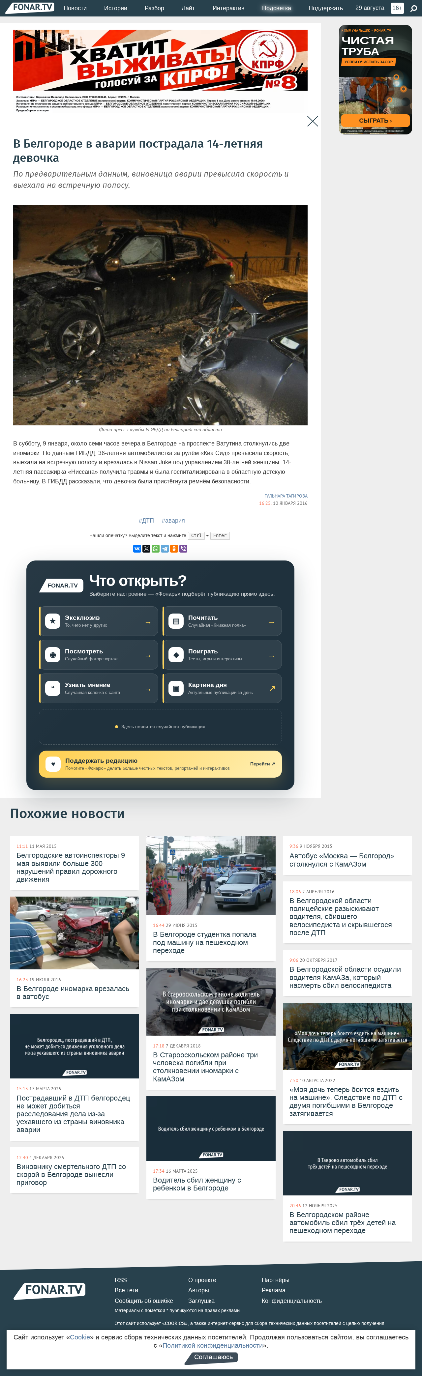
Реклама (274, 1290)
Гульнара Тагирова (286, 496)
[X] (146, 549)
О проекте (202, 1280)
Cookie (80, 1337)
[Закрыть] (312, 121)
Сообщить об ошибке (144, 1301)
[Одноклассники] (174, 549)
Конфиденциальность (292, 1301)
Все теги (126, 1290)
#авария (173, 521)
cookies (175, 1323)
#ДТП (146, 521)
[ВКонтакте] (137, 549)
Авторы (198, 1290)
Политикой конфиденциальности (213, 1345)
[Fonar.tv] (29, 8)
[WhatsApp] (156, 549)
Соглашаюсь (213, 1357)
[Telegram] (165, 549)
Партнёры (275, 1280)
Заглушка (201, 1301)
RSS (121, 1280)
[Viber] (183, 549)
